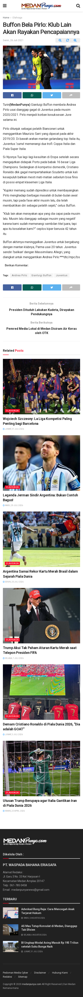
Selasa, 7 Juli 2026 (14, 658)
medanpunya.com (31, 984)
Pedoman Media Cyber (15, 972)
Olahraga (17, 17)
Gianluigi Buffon (41, 275)
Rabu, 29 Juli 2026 (14, 505)
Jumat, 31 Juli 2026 (14, 429)
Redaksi (7, 976)
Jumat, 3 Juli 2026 (14, 734)
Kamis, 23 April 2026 (15, 811)
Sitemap (22, 976)
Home (6, 17)
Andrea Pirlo (19, 275)
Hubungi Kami (60, 972)
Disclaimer (40, 972)
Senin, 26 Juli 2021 (13, 40)
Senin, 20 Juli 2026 (14, 582)
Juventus (62, 275)
